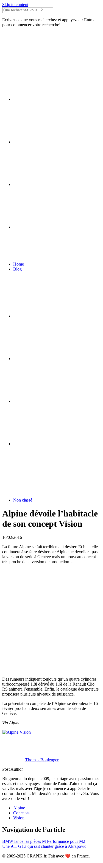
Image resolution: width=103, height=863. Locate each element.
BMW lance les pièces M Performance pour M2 (43, 841)
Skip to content (15, 4)
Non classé (22, 500)
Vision (18, 817)
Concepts (21, 812)
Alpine (19, 808)
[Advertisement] (51, 620)
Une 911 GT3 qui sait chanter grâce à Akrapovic (44, 846)
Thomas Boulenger (42, 759)
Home (18, 264)
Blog (17, 269)
